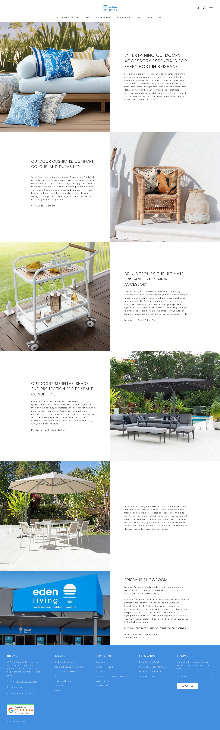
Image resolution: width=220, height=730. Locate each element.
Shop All (59, 685)
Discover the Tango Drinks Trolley (141, 320)
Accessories (102, 681)
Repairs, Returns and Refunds (69, 666)
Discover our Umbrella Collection (48, 429)
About (161, 17)
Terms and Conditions (66, 671)
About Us (59, 676)
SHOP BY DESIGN (124, 17)
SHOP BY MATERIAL (103, 17)
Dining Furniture (104, 662)
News (139, 17)
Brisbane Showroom (145, 579)
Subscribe (187, 686)
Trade (150, 17)
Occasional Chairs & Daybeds (111, 676)
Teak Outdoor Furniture (150, 662)
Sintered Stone (146, 676)
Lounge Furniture (104, 666)
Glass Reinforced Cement (152, 666)
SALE (87, 17)
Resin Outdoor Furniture (151, 671)
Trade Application (64, 681)
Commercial (102, 685)
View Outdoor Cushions (43, 205)
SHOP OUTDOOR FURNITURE (67, 17)
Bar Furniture (102, 671)
